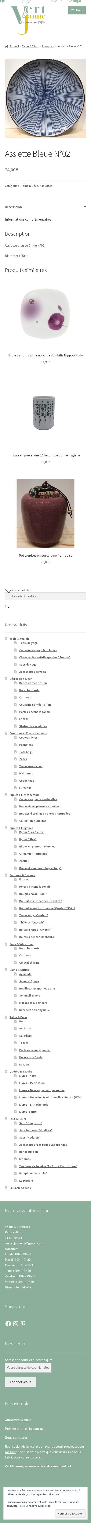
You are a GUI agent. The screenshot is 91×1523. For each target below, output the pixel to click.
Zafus (23, 759)
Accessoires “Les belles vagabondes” (43, 1145)
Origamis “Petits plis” (34, 854)
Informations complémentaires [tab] (28, 219)
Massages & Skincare (33, 1003)
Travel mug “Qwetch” (33, 915)
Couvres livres (28, 737)
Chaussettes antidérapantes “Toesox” (44, 657)
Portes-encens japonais (35, 712)
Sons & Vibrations (21, 944)
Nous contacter (16, 1437)
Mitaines (25, 1159)
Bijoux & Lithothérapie (24, 795)
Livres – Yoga (27, 1076)
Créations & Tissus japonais (28, 733)
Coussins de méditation (35, 705)
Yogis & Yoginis (19, 638)
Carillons (25, 697)
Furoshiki (25, 788)
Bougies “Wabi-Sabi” (33, 894)
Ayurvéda (25, 974)
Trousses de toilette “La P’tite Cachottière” (48, 1166)
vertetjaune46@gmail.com (24, 1243)
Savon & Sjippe (29, 981)
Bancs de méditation (33, 683)
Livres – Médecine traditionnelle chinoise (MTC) (50, 1097)
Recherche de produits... (18, 590)
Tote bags (26, 752)
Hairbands (26, 773)
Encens (24, 719)
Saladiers (25, 1035)
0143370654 (13, 1238)
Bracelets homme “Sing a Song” (40, 868)
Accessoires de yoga (32, 672)
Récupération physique (34, 1010)
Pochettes (26, 745)
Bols (22, 1021)
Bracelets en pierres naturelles (39, 806)
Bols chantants (29, 690)
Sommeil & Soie (29, 995)
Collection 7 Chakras (32, 821)
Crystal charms (29, 962)
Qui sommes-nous (18, 1419)
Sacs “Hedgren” (29, 1137)
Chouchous (26, 781)
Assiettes (48, 46)
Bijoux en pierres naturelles (37, 846)
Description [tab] (13, 207)
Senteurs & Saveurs (22, 875)
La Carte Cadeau (20, 1188)
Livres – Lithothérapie (33, 1104)
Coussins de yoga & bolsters (38, 650)
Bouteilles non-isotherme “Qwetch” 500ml (47, 908)
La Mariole (26, 1180)
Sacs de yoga (28, 664)
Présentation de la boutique (25, 1428)
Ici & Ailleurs (18, 1119)
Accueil (14, 46)
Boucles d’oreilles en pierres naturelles (44, 813)
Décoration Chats (31, 1057)
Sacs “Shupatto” (30, 1123)
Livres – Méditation (32, 1083)
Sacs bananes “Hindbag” (35, 1130)
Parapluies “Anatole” (33, 1173)
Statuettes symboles (33, 726)
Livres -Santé (28, 1111)
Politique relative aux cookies (34, 1505)
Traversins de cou (31, 766)
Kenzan (24, 1064)
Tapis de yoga (28, 643)
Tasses (24, 1043)
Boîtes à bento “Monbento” (37, 937)
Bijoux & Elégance (21, 828)
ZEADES (24, 861)
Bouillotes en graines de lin (37, 988)
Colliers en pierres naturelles (38, 799)
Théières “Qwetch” (31, 922)
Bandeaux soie (29, 1152)
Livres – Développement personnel (42, 1090)
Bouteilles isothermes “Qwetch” (40, 901)
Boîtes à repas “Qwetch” (35, 930)
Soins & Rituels (20, 970)
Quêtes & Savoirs (21, 1071)
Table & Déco (30, 46)
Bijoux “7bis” (28, 839)
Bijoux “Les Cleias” (31, 832)
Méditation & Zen (21, 679)
